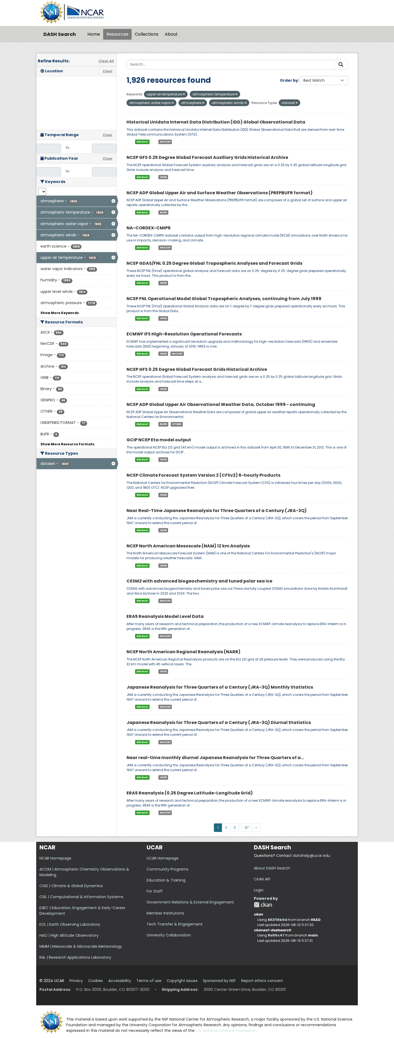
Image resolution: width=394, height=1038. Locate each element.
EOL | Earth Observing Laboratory (69, 924)
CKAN (263, 905)
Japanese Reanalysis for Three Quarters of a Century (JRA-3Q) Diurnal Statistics (219, 722)
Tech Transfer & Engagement (175, 924)
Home (93, 34)
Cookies (95, 980)
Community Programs (167, 869)
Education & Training (166, 880)
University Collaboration (169, 935)
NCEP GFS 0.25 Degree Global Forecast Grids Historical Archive (197, 369)
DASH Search (59, 34)
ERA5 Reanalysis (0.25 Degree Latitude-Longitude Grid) (190, 793)
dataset (142, 141)
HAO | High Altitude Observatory (69, 935)
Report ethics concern (262, 980)
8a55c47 (276, 935)
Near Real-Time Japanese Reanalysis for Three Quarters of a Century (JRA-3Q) (217, 510)
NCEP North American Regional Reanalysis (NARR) (183, 652)
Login (258, 890)
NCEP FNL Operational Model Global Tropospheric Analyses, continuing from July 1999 (224, 299)
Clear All (106, 61)
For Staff (155, 891)
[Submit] (341, 64)
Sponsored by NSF (219, 980)
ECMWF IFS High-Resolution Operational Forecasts (184, 334)
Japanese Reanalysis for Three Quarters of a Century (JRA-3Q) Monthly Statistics (220, 687)
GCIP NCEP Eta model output (159, 440)
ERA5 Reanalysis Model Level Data (165, 616)
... (240, 825)
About (171, 34)
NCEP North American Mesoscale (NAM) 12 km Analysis (188, 546)
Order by (289, 80)
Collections (146, 34)
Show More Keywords (59, 313)
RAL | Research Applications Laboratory (75, 957)
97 (247, 827)
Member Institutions (165, 913)
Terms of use (148, 980)
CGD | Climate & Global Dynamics (71, 885)
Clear (108, 71)
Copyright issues (182, 980)
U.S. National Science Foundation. (226, 1030)
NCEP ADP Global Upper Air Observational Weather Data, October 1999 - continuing (221, 404)
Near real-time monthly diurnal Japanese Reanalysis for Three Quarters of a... (215, 758)
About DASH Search (272, 868)
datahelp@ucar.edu (311, 855)
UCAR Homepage (163, 858)
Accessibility (119, 980)
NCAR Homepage (55, 858)
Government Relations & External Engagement (190, 902)
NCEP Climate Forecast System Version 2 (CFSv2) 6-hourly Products (203, 475)
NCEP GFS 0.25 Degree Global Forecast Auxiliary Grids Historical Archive (207, 157)
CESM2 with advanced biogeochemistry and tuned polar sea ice (199, 581)
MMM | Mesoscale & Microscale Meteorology (80, 946)
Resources (117, 34)
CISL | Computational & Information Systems (81, 896)
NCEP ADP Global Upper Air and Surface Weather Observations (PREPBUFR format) (220, 193)
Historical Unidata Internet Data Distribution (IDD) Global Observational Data (216, 122)
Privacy (76, 980)
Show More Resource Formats (67, 444)
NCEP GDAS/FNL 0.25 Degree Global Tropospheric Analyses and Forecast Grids (214, 263)
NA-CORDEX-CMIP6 (149, 228)
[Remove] (184, 94)
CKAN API (262, 879)
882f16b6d (277, 919)
